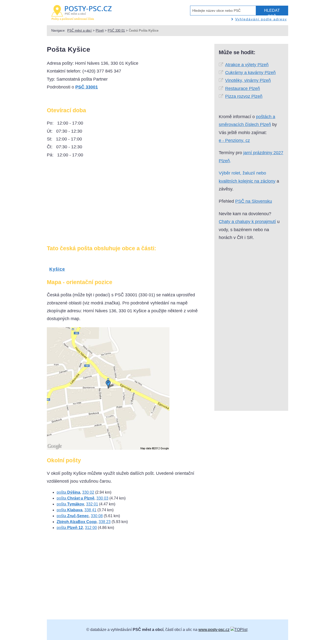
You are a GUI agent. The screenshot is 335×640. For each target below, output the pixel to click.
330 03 (102, 498)
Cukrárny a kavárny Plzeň (250, 72)
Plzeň (100, 30)
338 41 (90, 510)
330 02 (88, 492)
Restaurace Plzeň (242, 88)
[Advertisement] (88, 203)
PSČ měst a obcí (79, 30)
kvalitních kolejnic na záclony (247, 181)
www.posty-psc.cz (214, 629)
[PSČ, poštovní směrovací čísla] (239, 629)
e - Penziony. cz (234, 140)
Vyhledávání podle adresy (261, 19)
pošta (68, 492)
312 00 (91, 528)
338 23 (105, 522)
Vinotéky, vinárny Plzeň (248, 80)
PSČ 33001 (86, 87)
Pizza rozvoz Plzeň (243, 96)
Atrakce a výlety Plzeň (247, 64)
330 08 (97, 516)
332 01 (92, 504)
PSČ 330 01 (116, 30)
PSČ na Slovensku (253, 201)
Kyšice (57, 269)
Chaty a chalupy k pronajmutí (247, 221)
